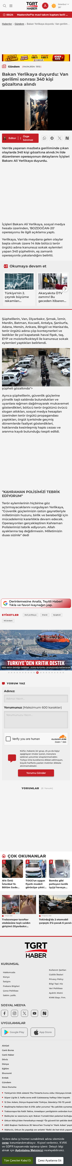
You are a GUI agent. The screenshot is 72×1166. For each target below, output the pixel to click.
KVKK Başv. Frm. (57, 997)
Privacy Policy (56, 979)
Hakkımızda (9, 972)
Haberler (7, 24)
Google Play (17, 1032)
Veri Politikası (56, 988)
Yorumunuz (33, 707)
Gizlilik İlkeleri (56, 974)
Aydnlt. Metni (56, 993)
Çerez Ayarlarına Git (49, 1160)
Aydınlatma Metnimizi (29, 1150)
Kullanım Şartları (57, 970)
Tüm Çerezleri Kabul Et (17, 1160)
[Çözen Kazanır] (36, 58)
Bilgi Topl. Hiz (56, 983)
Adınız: (9, 691)
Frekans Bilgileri (11, 986)
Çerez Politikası (10, 990)
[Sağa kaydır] (65, 289)
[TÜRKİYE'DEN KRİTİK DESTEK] (36, 650)
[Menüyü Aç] (10, 6)
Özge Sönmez (28, 138)
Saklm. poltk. (9, 995)
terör (56, 243)
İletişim (7, 981)
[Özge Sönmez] (5, 138)
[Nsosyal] (67, 138)
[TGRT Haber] (31, 6)
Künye (6, 977)
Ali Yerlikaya (33, 224)
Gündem (19, 24)
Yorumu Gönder (36, 772)
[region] (36, 1149)
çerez (5, 1142)
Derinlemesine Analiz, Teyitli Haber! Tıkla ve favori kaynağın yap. (35, 603)
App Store (45, 1032)
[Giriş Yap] (45, 5)
